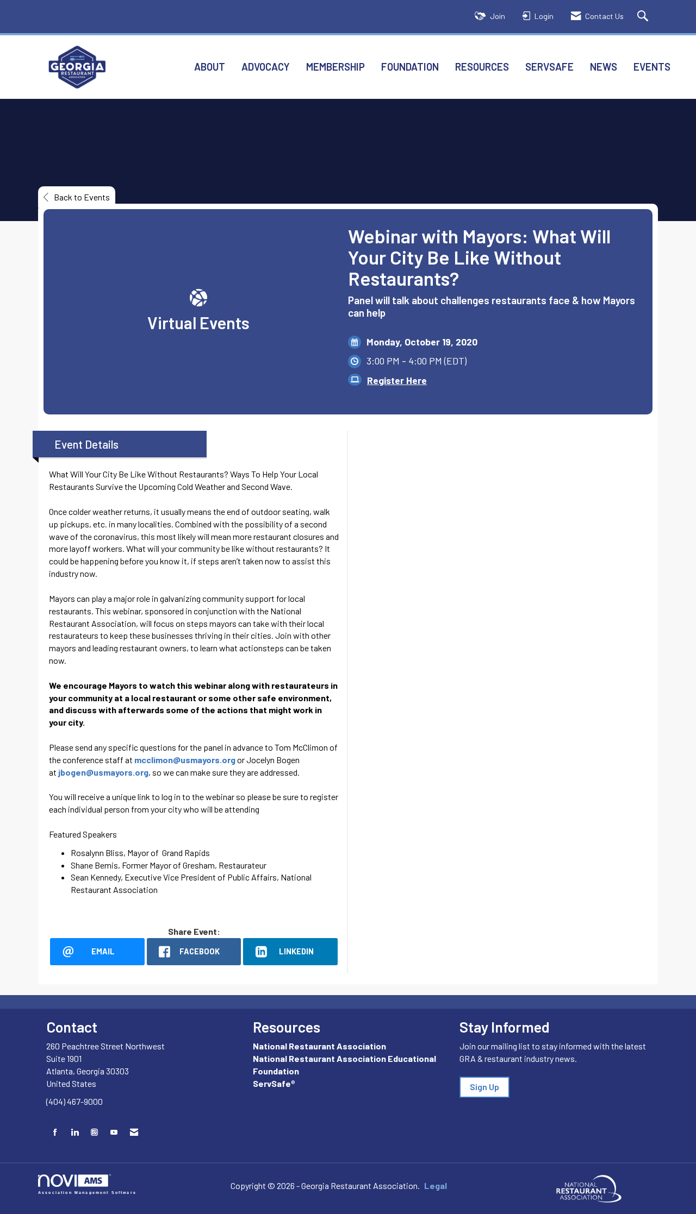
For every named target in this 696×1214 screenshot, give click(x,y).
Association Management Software (87, 1192)
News (603, 66)
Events (651, 66)
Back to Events (82, 197)
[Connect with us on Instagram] (94, 1132)
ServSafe (549, 66)
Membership (335, 66)
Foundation (410, 66)
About (209, 66)
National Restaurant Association (319, 1046)
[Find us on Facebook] (55, 1132)
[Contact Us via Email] (134, 1132)
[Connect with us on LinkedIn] (75, 1132)
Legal (435, 1185)
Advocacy (265, 66)
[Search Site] (644, 16)
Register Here (397, 380)
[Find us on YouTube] (114, 1132)
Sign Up (484, 1086)
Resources (482, 66)
